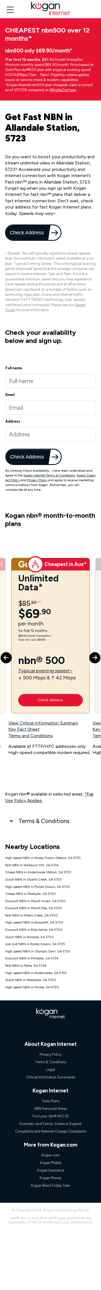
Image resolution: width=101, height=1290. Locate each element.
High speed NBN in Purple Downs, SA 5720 (37, 887)
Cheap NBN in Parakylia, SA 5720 (30, 894)
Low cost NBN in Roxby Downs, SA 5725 (35, 944)
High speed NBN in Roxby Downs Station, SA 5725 (43, 858)
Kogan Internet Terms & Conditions (49, 475)
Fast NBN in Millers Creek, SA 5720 (31, 915)
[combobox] (50, 434)
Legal (50, 1069)
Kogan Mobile (50, 1163)
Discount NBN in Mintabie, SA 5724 (31, 958)
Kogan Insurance (50, 1170)
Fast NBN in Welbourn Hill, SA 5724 (32, 865)
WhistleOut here (63, 90)
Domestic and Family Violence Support (50, 1124)
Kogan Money (50, 1178)
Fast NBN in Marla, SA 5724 (25, 966)
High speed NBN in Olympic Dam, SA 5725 (37, 951)
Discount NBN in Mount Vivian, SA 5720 (35, 901)
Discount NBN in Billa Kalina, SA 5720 (33, 930)
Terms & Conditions (44, 820)
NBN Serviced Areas (50, 1108)
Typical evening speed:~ (45, 670)
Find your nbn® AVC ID (51, 1116)
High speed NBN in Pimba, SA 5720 (32, 987)
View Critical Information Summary (43, 723)
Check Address (27, 232)
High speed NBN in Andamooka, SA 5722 (36, 973)
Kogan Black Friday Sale (50, 1185)
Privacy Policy (37, 480)
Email (10, 395)
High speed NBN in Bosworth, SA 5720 (34, 922)
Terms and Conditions (30, 735)
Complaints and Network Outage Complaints (50, 1131)
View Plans (50, 1101)
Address (12, 421)
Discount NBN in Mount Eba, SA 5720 (33, 908)
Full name (13, 368)
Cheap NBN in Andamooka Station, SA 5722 (38, 872)
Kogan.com (51, 1155)
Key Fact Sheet (24, 729)
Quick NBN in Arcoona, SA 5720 (29, 937)
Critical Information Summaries (50, 1077)
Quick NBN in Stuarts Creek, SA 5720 (33, 879)
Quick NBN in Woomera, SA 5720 (30, 980)
